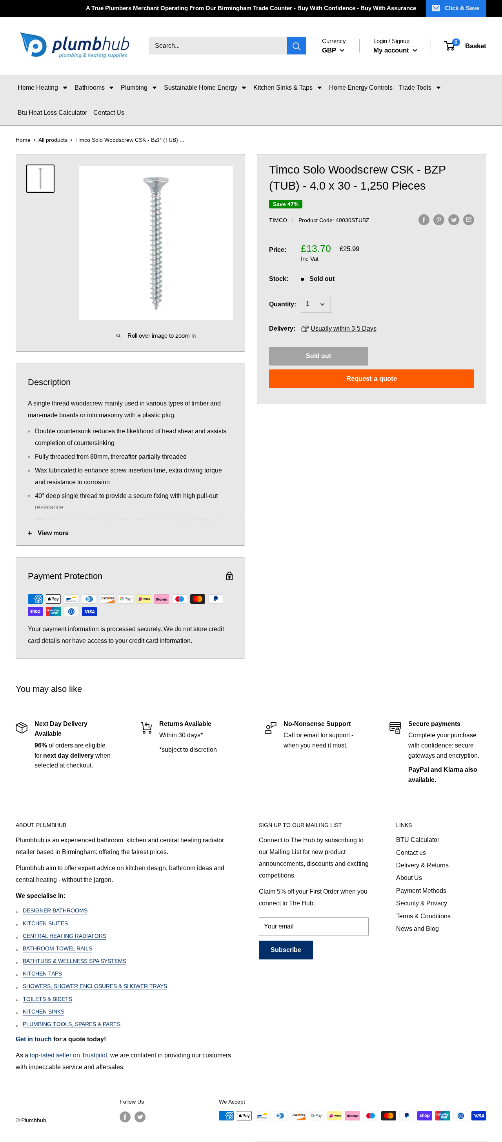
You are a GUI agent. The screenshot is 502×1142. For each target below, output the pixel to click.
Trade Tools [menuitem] (415, 87)
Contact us (411, 852)
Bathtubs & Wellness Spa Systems (74, 961)
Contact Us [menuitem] (108, 112)
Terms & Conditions (423, 916)
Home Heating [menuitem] (38, 87)
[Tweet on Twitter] (453, 219)
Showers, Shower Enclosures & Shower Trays (95, 986)
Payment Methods (421, 890)
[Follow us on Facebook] (125, 1116)
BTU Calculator (417, 839)
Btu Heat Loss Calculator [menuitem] (52, 112)
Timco (278, 220)
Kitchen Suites (45, 923)
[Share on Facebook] (423, 219)
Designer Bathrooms (55, 910)
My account (392, 50)
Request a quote (371, 378)
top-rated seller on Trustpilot (68, 1055)
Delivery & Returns (422, 865)
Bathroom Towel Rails (57, 948)
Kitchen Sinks (43, 1011)
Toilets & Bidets (47, 999)
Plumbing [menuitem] (134, 87)
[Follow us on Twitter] (140, 1116)
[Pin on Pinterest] (438, 219)
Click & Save (462, 8)
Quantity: (282, 304)
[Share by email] (468, 219)
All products (52, 140)
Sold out (318, 356)
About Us (409, 877)
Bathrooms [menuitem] (90, 87)
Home (23, 140)
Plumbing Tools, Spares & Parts (71, 1024)
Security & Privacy (421, 903)
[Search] (296, 46)
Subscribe (286, 950)
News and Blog (417, 928)
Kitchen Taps (42, 973)
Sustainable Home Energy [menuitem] (200, 87)
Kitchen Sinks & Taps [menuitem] (283, 87)
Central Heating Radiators (64, 936)
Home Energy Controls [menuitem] (361, 87)
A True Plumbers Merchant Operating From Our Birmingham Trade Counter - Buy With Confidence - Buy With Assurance (251, 8)
